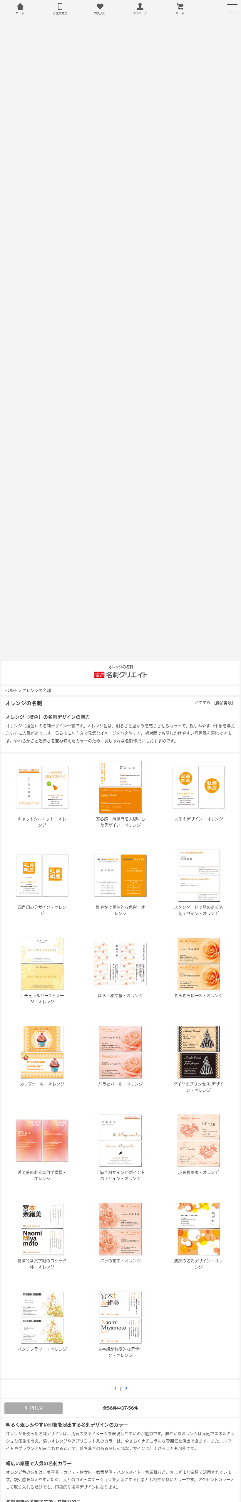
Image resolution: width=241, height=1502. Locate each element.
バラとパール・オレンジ (120, 1084)
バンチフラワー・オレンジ (42, 1349)
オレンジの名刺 (36, 690)
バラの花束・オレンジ (120, 1261)
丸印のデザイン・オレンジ (198, 819)
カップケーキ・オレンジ (42, 1084)
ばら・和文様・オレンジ (120, 996)
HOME (10, 690)
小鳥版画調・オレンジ (198, 1172)
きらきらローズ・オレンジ (198, 996)
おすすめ (202, 703)
